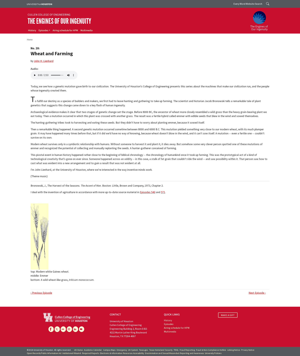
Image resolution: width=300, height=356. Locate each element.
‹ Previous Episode (41, 293)
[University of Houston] (39, 3)
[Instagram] (69, 329)
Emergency (122, 350)
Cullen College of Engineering (49, 14)
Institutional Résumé (71, 353)
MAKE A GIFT (228, 315)
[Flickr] (63, 329)
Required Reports (90, 353)
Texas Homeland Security (161, 350)
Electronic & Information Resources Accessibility (122, 353)
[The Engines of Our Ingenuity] (261, 19)
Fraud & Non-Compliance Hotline (211, 350)
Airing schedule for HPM (65, 30)
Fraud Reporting (187, 350)
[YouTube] (81, 329)
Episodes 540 (147, 192)
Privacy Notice (247, 350)
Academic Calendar (93, 350)
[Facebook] (51, 329)
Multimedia (86, 30)
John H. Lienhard (43, 61)
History (32, 30)
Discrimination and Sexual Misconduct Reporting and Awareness (174, 353)
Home (30, 39)
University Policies (213, 353)
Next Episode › (257, 293)
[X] (57, 329)
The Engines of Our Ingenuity (59, 21)
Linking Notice (233, 350)
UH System (133, 350)
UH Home (78, 350)
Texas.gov (143, 350)
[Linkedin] (75, 329)
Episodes (43, 30)
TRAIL (176, 350)
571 (163, 192)
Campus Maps (109, 350)
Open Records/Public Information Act (44, 353)
